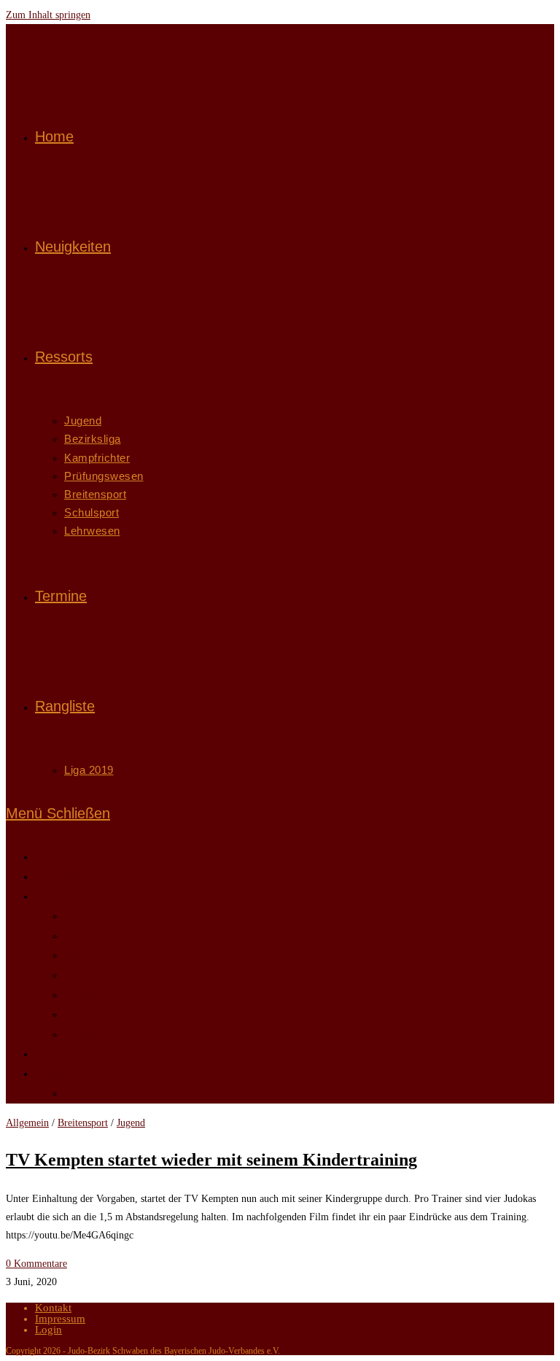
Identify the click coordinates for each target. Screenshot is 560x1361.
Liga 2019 (87, 1093)
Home (49, 857)
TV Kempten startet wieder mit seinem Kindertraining (211, 1159)
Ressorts (54, 896)
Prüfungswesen (98, 975)
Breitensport (92, 995)
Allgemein (27, 1122)
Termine (53, 1054)
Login (48, 1329)
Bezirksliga (89, 936)
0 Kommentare (36, 1263)
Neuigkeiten (62, 877)
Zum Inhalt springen (48, 14)
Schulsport (88, 1014)
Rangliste (56, 1073)
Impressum (60, 1319)
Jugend (80, 916)
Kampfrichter (94, 955)
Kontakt (53, 1308)
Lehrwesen (89, 1034)
